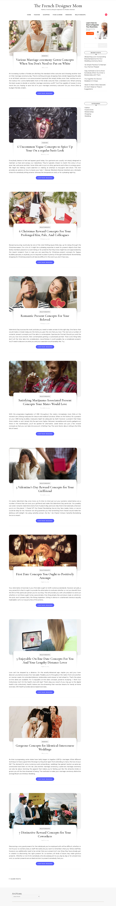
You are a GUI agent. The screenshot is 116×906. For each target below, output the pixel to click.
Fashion (37, 14)
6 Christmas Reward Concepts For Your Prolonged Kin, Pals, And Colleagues (45, 233)
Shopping (46, 14)
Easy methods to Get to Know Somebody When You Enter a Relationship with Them (94, 73)
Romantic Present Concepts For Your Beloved (45, 317)
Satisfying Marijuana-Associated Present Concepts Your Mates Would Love (45, 402)
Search (102, 45)
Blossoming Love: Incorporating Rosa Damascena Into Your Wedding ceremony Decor (95, 59)
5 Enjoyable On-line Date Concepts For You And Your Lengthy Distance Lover (45, 660)
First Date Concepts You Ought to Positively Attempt (45, 576)
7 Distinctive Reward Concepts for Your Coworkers (45, 834)
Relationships (80, 14)
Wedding (68, 14)
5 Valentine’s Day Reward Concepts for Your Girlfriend (45, 489)
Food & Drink (57, 14)
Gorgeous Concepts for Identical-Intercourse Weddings (45, 747)
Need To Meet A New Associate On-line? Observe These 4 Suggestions (95, 87)
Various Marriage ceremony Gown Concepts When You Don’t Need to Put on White (45, 61)
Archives (17, 894)
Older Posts (15, 879)
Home (29, 14)
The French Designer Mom (58, 5)
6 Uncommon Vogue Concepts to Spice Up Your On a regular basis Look (45, 148)
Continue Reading (45, 93)
